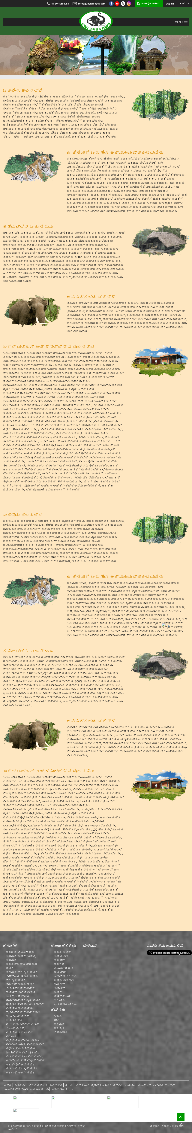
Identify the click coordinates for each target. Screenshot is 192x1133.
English (170, 3)
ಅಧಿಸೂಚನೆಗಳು (39, 1089)
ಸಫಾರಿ (58, 992)
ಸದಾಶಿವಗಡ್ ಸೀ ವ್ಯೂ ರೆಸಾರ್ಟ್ (25, 1060)
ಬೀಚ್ (56, 1020)
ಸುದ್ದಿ (8, 1085)
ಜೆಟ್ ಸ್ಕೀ (60, 972)
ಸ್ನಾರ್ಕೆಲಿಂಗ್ (62, 996)
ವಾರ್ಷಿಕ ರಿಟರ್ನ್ (164, 1085)
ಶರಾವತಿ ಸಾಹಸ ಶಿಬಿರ (20, 1072)
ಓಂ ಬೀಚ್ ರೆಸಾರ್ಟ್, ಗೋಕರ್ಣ (23, 1052)
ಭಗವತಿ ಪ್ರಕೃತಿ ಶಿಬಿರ (22, 972)
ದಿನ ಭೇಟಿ (60, 960)
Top (180, 1123)
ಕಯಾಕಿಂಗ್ (59, 984)
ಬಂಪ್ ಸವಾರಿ (61, 956)
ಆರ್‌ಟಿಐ (130, 1085)
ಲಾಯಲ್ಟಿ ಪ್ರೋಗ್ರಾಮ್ (16, 1089)
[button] (179, 22)
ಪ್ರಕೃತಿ (59, 1028)
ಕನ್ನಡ (184, 3)
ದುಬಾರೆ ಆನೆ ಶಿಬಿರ (18, 996)
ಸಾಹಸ (58, 1016)
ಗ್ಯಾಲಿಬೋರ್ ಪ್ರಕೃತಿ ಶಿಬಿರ (23, 1000)
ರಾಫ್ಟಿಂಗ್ (59, 988)
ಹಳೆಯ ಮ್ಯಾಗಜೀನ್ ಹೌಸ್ (20, 1048)
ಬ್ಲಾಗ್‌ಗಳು (20, 1085)
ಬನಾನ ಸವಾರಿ (62, 952)
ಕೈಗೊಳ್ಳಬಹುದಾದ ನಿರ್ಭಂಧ (107, 1085)
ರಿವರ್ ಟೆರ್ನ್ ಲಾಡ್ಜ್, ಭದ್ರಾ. (24, 1056)
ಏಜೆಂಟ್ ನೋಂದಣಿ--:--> (62, 1089)
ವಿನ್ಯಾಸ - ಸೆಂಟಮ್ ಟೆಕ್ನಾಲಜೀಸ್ (167, 1126)
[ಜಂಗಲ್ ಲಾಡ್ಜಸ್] (96, 21)
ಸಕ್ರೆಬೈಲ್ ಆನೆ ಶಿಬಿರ (20, 1064)
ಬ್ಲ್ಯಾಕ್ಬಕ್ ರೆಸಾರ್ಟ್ (20, 988)
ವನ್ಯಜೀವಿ (61, 1032)
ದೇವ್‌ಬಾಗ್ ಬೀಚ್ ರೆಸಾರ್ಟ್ (20, 992)
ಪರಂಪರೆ (59, 1024)
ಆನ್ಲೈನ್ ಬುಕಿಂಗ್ (150, 3)
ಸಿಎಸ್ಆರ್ (144, 1085)
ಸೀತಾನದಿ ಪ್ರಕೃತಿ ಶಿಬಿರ (22, 1068)
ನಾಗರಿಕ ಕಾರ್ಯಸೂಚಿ (76, 1085)
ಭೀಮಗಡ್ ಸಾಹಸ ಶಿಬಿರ (20, 984)
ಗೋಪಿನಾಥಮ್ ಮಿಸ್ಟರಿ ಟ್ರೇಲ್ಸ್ (25, 1004)
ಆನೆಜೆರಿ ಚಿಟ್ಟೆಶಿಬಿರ (20, 952)
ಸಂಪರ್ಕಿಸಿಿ (55, 1085)
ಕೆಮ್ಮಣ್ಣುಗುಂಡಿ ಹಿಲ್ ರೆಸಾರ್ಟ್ (25, 1044)
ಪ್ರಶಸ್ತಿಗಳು (38, 1085)
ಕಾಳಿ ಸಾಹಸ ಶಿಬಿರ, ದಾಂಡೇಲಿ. (23, 1040)
